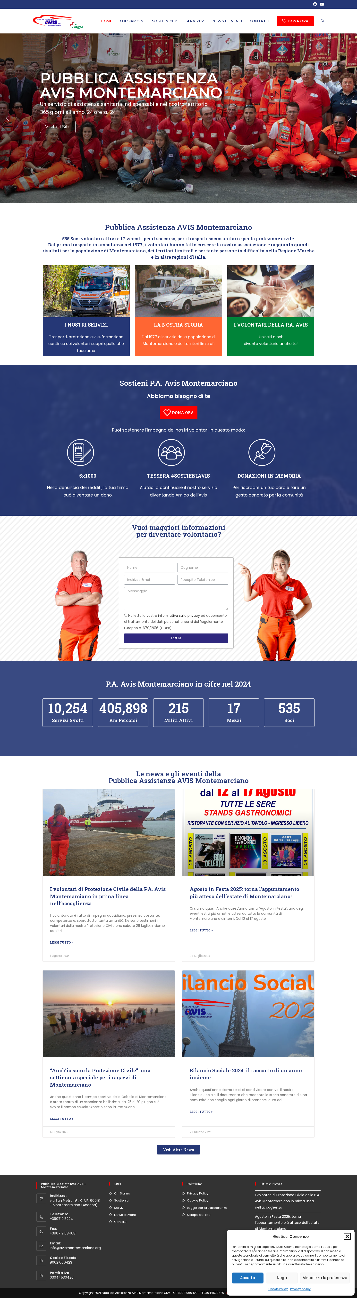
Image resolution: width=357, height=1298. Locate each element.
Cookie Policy (278, 1289)
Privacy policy (300, 1289)
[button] (347, 1236)
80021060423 (61, 1262)
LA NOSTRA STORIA (178, 324)
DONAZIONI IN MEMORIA (269, 476)
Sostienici (121, 1200)
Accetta (247, 1277)
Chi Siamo (122, 1193)
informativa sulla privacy (179, 615)
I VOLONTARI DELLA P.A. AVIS (271, 324)
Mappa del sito (199, 1214)
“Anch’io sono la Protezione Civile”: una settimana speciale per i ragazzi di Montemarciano (100, 1077)
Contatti (120, 1221)
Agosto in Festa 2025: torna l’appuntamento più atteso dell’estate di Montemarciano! (244, 892)
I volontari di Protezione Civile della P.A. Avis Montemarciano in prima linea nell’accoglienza (108, 896)
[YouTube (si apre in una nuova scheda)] (321, 4)
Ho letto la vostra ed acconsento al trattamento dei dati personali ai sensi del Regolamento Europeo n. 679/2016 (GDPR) (175, 621)
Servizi (119, 1207)
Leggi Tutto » (61, 942)
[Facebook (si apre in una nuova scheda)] (315, 4)
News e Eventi (125, 1214)
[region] (178, 118)
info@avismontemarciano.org (75, 1247)
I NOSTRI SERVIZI (86, 324)
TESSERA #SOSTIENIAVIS (178, 476)
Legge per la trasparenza (207, 1207)
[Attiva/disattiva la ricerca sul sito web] (322, 21)
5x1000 (87, 476)
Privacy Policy (197, 1193)
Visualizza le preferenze (325, 1277)
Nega (282, 1277)
